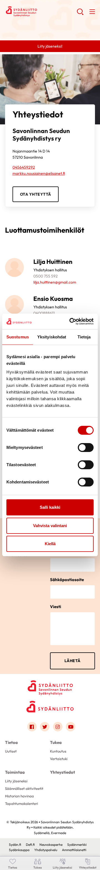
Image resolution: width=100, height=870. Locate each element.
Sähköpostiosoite (67, 579)
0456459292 (23, 167)
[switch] (86, 447)
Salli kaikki (50, 507)
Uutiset (11, 751)
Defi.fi (30, 844)
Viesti (55, 606)
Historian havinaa (19, 796)
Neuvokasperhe (50, 844)
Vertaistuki (59, 758)
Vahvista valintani (50, 525)
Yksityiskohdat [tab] (51, 337)
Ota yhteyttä (35, 194)
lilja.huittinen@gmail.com (54, 282)
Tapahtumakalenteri (21, 803)
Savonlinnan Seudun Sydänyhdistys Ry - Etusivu (41, 11)
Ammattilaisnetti (74, 850)
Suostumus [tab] (17, 337)
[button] (80, 13)
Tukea (56, 742)
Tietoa (11, 742)
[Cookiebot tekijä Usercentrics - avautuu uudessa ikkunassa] (71, 321)
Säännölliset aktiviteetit (24, 788)
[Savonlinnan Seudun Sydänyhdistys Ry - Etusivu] (50, 686)
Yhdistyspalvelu (45, 850)
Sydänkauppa (19, 850)
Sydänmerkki (77, 844)
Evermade (58, 833)
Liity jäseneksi (16, 781)
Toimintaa (15, 772)
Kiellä (50, 543)
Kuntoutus (58, 751)
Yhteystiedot (62, 772)
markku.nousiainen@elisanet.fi (38, 173)
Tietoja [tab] (84, 337)
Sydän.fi (15, 844)
